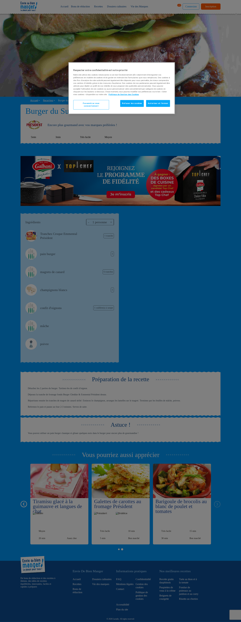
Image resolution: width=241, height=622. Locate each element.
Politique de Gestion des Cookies (124, 94)
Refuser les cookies (132, 103)
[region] (121, 88)
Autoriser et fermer (158, 103)
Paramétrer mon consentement (91, 104)
